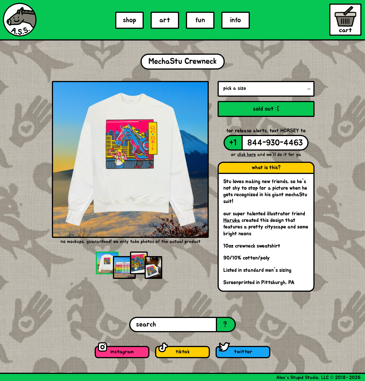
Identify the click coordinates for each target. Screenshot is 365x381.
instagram (122, 351)
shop (129, 20)
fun (200, 20)
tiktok (182, 351)
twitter (243, 351)
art (164, 20)
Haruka (231, 220)
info (235, 20)
